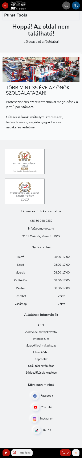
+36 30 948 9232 (41, 221)
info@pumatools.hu (41, 229)
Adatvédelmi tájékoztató (41, 332)
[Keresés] (66, 5)
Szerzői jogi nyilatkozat (41, 346)
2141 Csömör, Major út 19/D (41, 236)
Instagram (46, 419)
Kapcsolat (41, 359)
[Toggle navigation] (5, 5)
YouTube (46, 407)
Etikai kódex (41, 352)
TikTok (46, 430)
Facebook (46, 396)
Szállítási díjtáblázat (41, 366)
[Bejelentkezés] (75, 452)
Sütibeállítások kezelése (41, 373)
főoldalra (51, 41)
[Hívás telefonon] (76, 5)
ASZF (41, 325)
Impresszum (41, 339)
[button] (6, 452)
